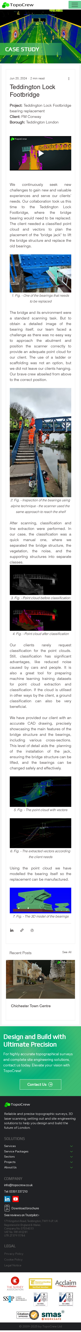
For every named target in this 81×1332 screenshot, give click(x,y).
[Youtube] (15, 1199)
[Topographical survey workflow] (40, 979)
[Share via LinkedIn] (12, 930)
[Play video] (40, 153)
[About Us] (71, 1167)
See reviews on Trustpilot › (21, 1215)
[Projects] (71, 1162)
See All (66, 952)
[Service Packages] (71, 1151)
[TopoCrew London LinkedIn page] (7, 1199)
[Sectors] (71, 1156)
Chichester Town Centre (31, 1006)
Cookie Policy (13, 1259)
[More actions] (68, 78)
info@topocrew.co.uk (18, 1185)
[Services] (71, 1146)
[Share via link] (22, 930)
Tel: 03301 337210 (15, 1191)
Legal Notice (12, 1265)
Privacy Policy (13, 1254)
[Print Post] (32, 930)
